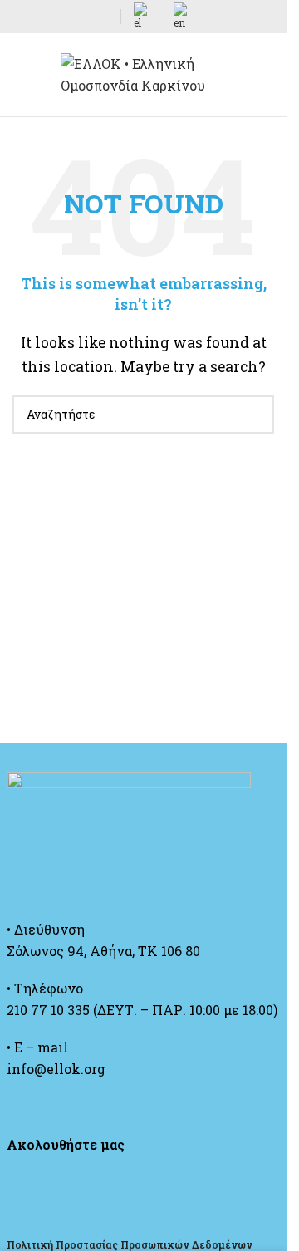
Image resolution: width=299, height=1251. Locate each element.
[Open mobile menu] (19, 74)
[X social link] (42, 17)
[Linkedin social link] (102, 17)
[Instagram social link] (62, 17)
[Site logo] (144, 72)
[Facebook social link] (22, 17)
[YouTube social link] (82, 17)
